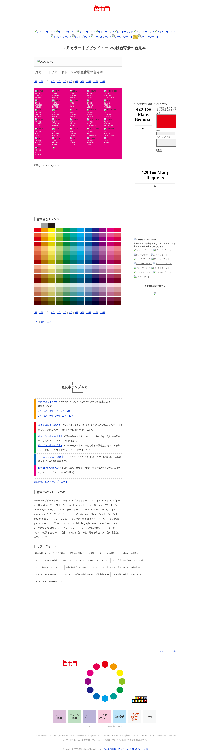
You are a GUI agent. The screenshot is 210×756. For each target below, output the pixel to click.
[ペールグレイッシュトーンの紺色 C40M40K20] (95, 289)
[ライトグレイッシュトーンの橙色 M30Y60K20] (44, 271)
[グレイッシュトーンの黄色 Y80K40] (51, 276)
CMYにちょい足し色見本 (51, 456)
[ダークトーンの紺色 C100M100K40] (95, 262)
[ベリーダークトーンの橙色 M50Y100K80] (44, 303)
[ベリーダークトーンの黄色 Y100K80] (51, 303)
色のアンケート (104, 716)
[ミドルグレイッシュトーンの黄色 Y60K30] (51, 294)
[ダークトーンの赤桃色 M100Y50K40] (117, 262)
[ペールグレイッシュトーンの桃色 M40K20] (110, 289)
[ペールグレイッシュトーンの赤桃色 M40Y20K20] (117, 289)
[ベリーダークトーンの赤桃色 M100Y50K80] (117, 303)
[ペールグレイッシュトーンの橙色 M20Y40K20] (44, 289)
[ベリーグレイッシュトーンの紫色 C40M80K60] (102, 299)
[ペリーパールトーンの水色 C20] (80, 285)
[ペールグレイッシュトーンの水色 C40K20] (80, 289)
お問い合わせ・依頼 (139, 749)
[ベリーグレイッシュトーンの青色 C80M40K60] (88, 299)
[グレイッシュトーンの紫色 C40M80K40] (102, 276)
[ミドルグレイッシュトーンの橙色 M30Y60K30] (44, 294)
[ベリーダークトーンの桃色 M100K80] (110, 303)
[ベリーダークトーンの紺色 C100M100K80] (95, 303)
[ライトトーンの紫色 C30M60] (102, 248)
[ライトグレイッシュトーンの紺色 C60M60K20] (95, 271)
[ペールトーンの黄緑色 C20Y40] (59, 267)
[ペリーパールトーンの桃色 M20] (110, 285)
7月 (70, 81)
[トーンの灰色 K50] (44, 225)
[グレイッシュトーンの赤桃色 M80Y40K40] (117, 276)
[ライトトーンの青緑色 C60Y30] (73, 248)
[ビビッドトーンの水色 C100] (80, 230)
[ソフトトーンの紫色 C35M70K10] (102, 253)
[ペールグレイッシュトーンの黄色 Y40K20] (51, 289)
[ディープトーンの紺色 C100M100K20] (95, 244)
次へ (49, 321)
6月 (64, 81)
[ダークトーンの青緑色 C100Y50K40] (73, 262)
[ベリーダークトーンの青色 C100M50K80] (88, 303)
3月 (51, 411)
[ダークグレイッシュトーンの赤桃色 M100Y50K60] (117, 280)
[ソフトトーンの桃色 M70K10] (110, 253)
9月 (82, 81)
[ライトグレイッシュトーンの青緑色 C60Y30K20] (73, 271)
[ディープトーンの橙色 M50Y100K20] (44, 244)
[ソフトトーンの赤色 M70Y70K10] (37, 253)
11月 (95, 81)
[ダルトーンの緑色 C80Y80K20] (66, 257)
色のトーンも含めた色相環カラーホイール (53, 560)
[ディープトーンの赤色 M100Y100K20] (37, 244)
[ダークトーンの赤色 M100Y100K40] (37, 262)
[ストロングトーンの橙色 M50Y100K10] (44, 239)
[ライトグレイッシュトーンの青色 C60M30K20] (88, 271)
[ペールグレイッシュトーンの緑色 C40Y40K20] (66, 289)
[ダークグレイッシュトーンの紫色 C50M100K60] (102, 280)
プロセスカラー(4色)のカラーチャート (91, 560)
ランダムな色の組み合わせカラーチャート (53, 574)
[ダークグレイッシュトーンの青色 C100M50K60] (88, 280)
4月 (53, 81)
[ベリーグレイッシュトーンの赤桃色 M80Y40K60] (117, 299)
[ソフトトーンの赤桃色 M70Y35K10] (117, 253)
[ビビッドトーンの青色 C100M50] (88, 230)
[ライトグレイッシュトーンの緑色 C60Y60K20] (66, 271)
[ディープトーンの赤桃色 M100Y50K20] (117, 244)
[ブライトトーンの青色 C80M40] (88, 235)
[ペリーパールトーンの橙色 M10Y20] (44, 285)
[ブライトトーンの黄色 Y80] (51, 235)
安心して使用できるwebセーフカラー (50, 581)
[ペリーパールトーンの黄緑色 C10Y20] (59, 285)
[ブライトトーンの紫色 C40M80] (102, 235)
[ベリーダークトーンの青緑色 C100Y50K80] (73, 303)
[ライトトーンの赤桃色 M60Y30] (117, 248)
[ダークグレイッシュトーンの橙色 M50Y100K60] (44, 280)
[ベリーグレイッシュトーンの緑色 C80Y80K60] (66, 299)
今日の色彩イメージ (48, 401)
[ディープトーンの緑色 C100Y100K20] (66, 244)
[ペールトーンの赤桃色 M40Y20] (117, 267)
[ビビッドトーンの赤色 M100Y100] (37, 230)
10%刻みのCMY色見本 (49, 468)
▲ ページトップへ (168, 651)
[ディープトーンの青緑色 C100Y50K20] (73, 244)
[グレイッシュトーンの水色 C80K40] (80, 276)
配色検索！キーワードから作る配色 (50, 553)
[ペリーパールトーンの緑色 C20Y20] (66, 285)
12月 (102, 81)
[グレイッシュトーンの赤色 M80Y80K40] (37, 276)
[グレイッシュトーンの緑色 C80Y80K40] (66, 276)
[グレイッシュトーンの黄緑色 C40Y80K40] (59, 276)
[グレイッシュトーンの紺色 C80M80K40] (95, 276)
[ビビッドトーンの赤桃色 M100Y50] (117, 230)
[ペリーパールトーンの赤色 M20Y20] (37, 285)
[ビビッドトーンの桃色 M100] (110, 230)
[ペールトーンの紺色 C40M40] (95, 267)
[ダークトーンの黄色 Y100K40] (51, 262)
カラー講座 (59, 716)
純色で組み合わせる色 (49, 425)
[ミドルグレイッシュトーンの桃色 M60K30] (110, 294)
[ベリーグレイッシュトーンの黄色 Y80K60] (51, 299)
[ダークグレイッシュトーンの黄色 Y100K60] (51, 280)
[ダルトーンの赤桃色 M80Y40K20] (117, 257)
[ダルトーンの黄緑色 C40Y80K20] (59, 257)
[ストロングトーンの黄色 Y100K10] (51, 239)
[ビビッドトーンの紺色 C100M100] (95, 230)
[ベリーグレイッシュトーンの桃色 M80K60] (110, 299)
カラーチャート (89, 716)
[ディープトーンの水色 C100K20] (80, 244)
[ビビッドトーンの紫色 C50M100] (102, 230)
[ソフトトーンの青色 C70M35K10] (88, 253)
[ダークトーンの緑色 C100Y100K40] (66, 262)
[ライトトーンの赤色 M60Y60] (37, 248)
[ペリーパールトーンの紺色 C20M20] (95, 285)
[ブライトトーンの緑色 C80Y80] (66, 235)
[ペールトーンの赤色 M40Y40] (37, 267)
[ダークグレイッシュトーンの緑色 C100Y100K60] (66, 280)
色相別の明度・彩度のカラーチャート (82, 567)
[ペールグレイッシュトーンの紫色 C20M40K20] (102, 289)
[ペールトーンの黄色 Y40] (51, 267)
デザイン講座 (74, 716)
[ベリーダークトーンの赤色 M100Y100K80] (37, 303)
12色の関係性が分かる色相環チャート (86, 553)
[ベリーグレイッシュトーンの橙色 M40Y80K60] (44, 299)
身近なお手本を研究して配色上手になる (92, 574)
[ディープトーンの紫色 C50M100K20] (102, 244)
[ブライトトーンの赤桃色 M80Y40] (117, 235)
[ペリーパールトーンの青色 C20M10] (88, 285)
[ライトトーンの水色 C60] (80, 248)
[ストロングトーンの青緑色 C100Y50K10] (73, 239)
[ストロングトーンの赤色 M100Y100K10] (37, 239)
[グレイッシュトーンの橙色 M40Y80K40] (44, 276)
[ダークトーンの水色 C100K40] (80, 262)
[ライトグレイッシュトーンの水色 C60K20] (80, 271)
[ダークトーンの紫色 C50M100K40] (102, 262)
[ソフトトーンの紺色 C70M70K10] (95, 253)
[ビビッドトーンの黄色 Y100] (51, 230)
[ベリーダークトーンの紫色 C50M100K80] (102, 303)
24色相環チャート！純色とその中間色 (122, 553)
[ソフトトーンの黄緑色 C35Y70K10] (59, 253)
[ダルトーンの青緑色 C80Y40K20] (73, 257)
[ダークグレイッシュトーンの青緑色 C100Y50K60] (73, 280)
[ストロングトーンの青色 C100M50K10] (88, 239)
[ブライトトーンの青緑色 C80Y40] (73, 235)
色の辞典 (119, 716)
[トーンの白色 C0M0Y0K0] (37, 225)
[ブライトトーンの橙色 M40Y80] (44, 235)
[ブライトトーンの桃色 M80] (110, 235)
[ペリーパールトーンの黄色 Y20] (51, 285)
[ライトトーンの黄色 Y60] (51, 248)
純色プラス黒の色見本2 (50, 445)
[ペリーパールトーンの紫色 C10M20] (102, 285)
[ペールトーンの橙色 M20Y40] (44, 267)
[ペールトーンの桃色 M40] (110, 267)
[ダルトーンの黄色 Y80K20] (51, 257)
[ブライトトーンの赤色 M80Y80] (37, 235)
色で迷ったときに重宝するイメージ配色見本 (121, 567)
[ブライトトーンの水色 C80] (80, 235)
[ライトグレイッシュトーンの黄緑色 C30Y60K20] (59, 271)
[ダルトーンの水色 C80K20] (80, 257)
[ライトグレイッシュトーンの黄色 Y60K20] (51, 271)
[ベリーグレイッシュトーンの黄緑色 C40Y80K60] (59, 299)
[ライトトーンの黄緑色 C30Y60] (59, 248)
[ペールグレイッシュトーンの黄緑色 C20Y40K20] (59, 289)
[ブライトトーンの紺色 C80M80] (95, 235)
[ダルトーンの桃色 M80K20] (110, 257)
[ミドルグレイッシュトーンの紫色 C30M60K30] (102, 294)
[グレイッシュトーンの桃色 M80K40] (110, 276)
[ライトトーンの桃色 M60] (110, 248)
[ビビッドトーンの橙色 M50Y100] (44, 230)
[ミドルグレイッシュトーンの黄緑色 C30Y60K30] (59, 294)
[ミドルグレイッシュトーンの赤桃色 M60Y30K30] (117, 294)
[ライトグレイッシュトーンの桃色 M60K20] (110, 271)
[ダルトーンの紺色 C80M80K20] (95, 257)
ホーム (149, 716)
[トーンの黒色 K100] (51, 225)
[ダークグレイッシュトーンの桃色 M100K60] (110, 280)
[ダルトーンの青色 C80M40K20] (88, 257)
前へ (43, 321)
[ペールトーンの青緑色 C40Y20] (73, 267)
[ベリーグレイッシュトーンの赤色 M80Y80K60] (37, 299)
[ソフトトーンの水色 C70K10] (80, 253)
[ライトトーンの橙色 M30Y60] (44, 248)
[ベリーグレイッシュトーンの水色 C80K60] (80, 299)
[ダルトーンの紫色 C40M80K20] (102, 257)
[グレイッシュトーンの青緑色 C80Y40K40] (73, 276)
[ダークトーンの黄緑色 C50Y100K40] (59, 262)
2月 (41, 81)
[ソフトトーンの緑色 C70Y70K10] (66, 253)
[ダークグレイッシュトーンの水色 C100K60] (80, 280)
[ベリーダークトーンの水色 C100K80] (80, 303)
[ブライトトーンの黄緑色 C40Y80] (59, 235)
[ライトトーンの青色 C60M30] (88, 248)
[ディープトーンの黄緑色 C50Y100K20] (59, 244)
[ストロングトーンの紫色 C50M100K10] (102, 239)
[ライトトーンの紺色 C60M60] (95, 248)
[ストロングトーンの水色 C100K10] (80, 239)
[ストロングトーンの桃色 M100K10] (110, 239)
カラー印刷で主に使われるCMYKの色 (128, 560)
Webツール (123, 749)
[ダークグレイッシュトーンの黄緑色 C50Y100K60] (59, 280)
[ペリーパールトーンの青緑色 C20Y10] (73, 285)
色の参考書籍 (110, 749)
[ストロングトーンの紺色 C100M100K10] (95, 239)
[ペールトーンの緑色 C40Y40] (66, 267)
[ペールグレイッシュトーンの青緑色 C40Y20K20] (73, 289)
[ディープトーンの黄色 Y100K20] (51, 244)
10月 (88, 81)
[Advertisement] (105, 21)
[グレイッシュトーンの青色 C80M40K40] (88, 276)
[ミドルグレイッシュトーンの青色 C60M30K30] (88, 294)
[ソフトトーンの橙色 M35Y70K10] (44, 253)
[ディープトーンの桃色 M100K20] (110, 244)
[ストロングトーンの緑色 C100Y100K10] (66, 239)
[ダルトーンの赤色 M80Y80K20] (37, 257)
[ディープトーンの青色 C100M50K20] (88, 244)
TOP (36, 321)
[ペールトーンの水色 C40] (80, 267)
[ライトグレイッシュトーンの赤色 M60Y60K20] (37, 271)
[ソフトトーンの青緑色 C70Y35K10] (73, 253)
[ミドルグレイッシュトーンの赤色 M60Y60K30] (37, 294)
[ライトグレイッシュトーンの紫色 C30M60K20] (102, 271)
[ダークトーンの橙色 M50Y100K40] (44, 262)
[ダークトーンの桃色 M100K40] (110, 262)
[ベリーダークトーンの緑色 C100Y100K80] (66, 303)
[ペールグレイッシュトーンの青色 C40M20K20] (88, 289)
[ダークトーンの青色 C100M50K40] (88, 262)
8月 (76, 81)
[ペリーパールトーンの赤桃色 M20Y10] (117, 285)
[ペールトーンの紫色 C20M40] (102, 267)
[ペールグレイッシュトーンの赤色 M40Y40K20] (37, 289)
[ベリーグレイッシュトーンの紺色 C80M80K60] (95, 299)
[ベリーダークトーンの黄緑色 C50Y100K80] (59, 303)
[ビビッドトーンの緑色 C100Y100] (66, 230)
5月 (59, 81)
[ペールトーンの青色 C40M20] (88, 267)
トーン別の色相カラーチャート (48, 567)
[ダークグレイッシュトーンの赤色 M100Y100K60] (37, 280)
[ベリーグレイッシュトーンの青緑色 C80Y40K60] (73, 299)
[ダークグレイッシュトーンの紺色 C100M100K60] (95, 280)
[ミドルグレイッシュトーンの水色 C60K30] (80, 294)
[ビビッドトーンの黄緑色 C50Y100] (59, 230)
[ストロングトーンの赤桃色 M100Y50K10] (117, 239)
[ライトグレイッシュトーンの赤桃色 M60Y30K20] (117, 271)
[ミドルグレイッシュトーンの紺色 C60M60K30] (95, 294)
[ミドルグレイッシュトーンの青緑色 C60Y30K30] (73, 294)
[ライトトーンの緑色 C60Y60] (66, 248)
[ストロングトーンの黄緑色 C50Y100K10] (59, 239)
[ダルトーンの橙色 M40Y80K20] (44, 257)
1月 (35, 81)
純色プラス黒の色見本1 (50, 436)
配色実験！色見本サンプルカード (51, 481)
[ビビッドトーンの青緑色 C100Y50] (73, 230)
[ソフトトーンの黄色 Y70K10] (51, 253)
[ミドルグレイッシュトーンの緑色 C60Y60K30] (66, 294)
